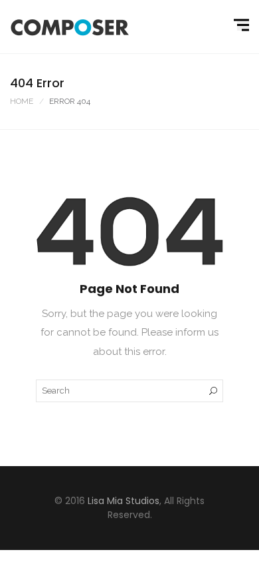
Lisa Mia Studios (123, 500)
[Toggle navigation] (243, 25)
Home (21, 101)
